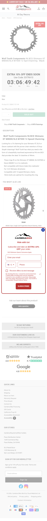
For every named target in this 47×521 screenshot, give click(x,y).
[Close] (43, 230)
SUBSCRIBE (23, 286)
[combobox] (11, 265)
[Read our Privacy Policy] (40, 274)
